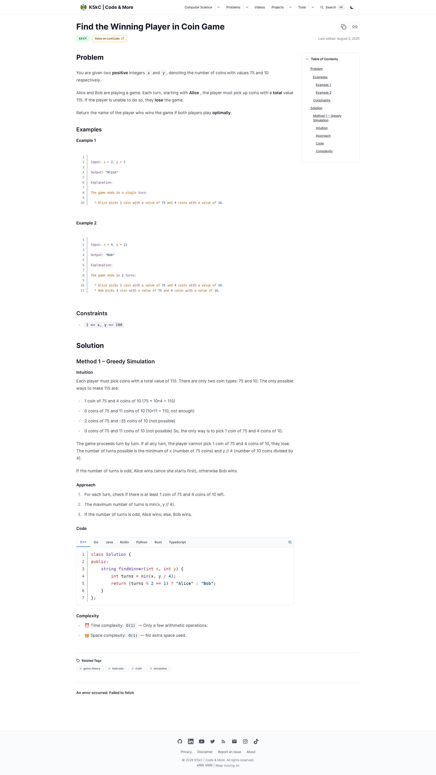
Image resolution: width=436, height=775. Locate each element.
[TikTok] (256, 741)
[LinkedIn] (190, 741)
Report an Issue (229, 752)
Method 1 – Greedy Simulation (327, 118)
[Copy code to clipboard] (287, 154)
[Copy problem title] (343, 27)
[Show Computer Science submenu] (218, 7)
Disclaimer (205, 752)
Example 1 (323, 85)
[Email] (234, 741)
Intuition (322, 128)
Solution (316, 108)
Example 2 (324, 92)
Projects (278, 7)
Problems (233, 7)
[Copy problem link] (355, 27)
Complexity (324, 151)
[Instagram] (245, 741)
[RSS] (223, 741)
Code (320, 143)
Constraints (321, 100)
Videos (260, 7)
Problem (316, 69)
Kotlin (124, 542)
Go (96, 542)
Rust (158, 542)
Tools (302, 7)
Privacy (186, 752)
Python (141, 542)
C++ (83, 542)
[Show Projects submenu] (290, 7)
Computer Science (198, 7)
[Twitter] (212, 741)
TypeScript (177, 542)
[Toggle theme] (352, 7)
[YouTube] (201, 741)
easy (83, 38)
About (251, 752)
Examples (320, 77)
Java (109, 542)
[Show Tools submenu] (312, 7)
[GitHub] (180, 741)
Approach (323, 136)
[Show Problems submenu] (247, 7)
